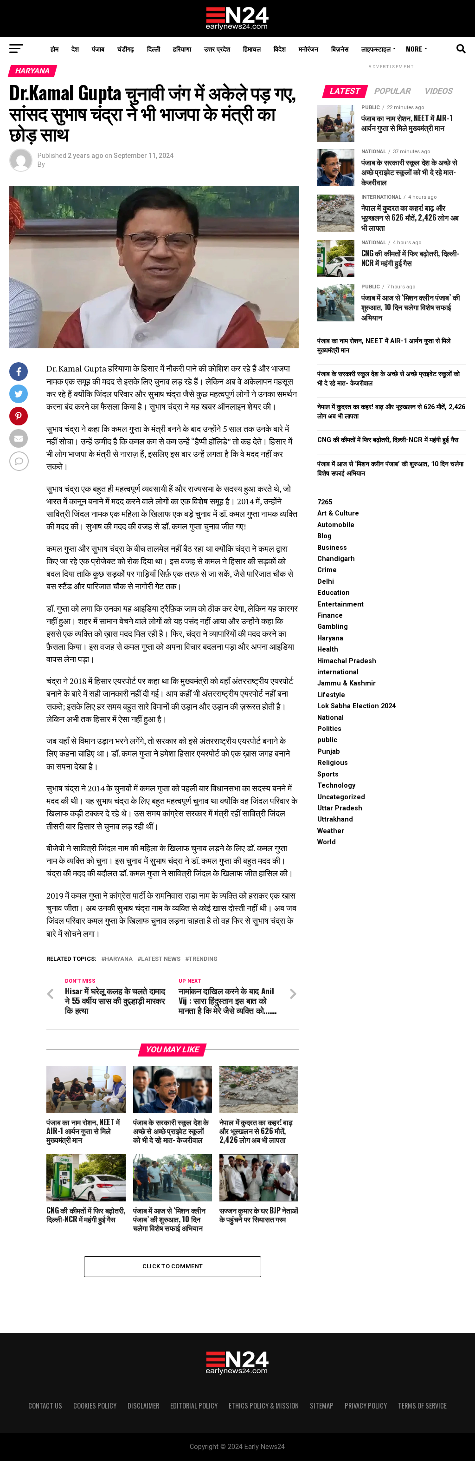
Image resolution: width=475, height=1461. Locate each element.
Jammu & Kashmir (346, 683)
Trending (203, 959)
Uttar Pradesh (339, 808)
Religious (332, 763)
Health (327, 649)
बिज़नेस (339, 48)
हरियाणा (182, 48)
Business (332, 548)
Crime (327, 570)
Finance (330, 616)
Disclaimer (143, 1405)
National (330, 718)
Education (333, 593)
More (414, 48)
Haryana (119, 959)
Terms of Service (422, 1405)
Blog (324, 536)
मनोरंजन (308, 48)
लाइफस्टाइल (376, 48)
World (326, 842)
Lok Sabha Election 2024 (356, 706)
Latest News (160, 959)
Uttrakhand (335, 819)
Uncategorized (341, 797)
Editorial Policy (194, 1405)
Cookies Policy (94, 1405)
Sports (328, 774)
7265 (324, 502)
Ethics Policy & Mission (264, 1405)
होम (54, 48)
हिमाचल (252, 48)
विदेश (280, 48)
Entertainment (340, 604)
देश (75, 48)
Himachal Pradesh (346, 661)
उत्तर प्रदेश (217, 48)
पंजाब (98, 48)
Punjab (328, 752)
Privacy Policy (366, 1405)
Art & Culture (338, 513)
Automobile (335, 525)
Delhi (325, 582)
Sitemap (322, 1405)
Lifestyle (331, 695)
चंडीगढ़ (125, 48)
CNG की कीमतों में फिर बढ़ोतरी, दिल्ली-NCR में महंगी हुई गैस (387, 440)
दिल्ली (153, 48)
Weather (330, 831)
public (327, 740)
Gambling (332, 627)
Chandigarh (336, 559)
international (338, 672)
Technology (336, 785)
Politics (329, 729)
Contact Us (45, 1405)
